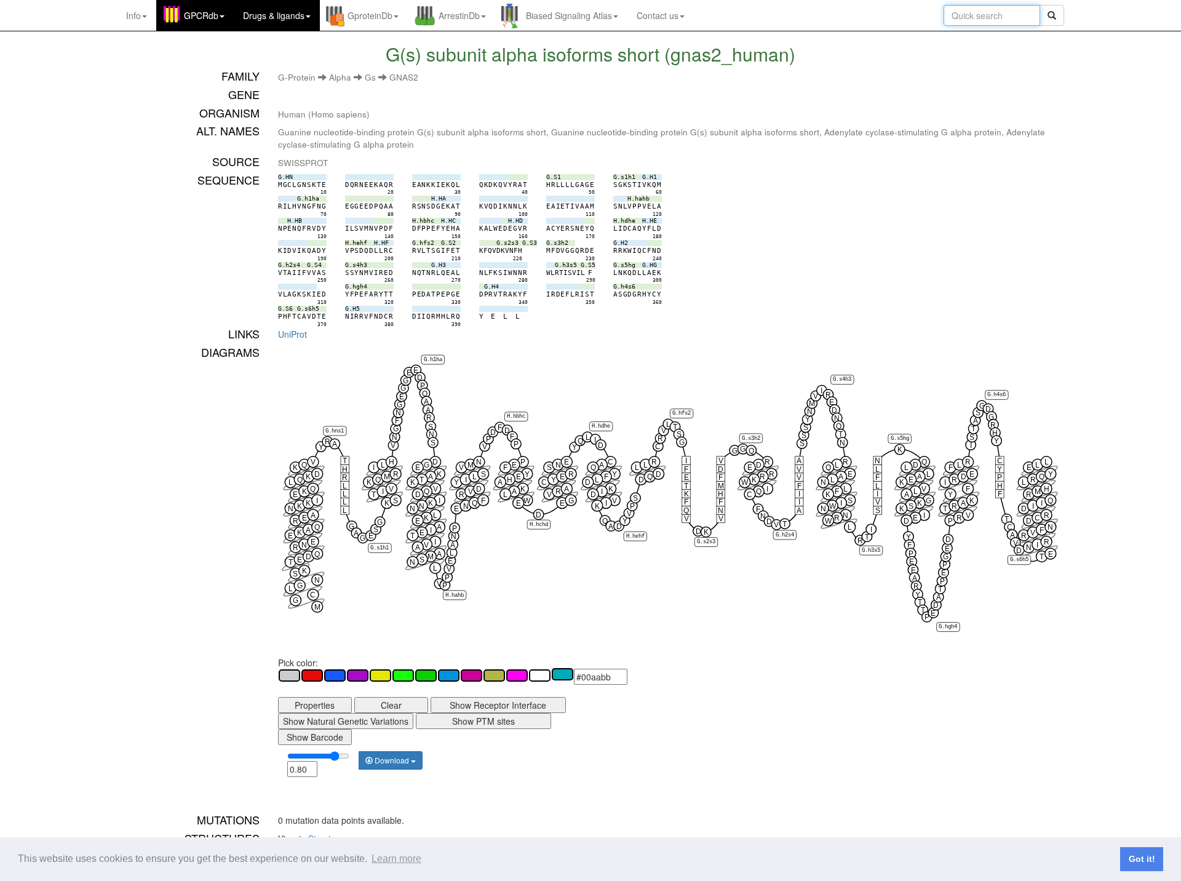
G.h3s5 (871, 551)
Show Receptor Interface (498, 705)
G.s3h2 (751, 438)
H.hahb (454, 595)
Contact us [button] (657, 15)
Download (392, 760)
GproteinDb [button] (370, 15)
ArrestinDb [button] (459, 15)
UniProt (292, 334)
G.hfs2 (681, 413)
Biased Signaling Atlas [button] (569, 15)
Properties (315, 705)
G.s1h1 (379, 548)
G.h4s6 (996, 395)
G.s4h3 (842, 380)
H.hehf (635, 536)
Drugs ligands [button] (273, 15)
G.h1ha (432, 360)
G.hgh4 (948, 627)
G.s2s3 (706, 542)
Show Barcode (315, 737)
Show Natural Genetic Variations (345, 721)
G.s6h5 (1019, 560)
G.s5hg (899, 439)
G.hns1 (334, 431)
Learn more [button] (396, 858)
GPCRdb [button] (201, 15)
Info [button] (133, 15)
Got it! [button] (1142, 859)
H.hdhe (601, 426)
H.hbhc (516, 416)
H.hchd (539, 525)
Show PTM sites (483, 721)
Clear (391, 705)
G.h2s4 (784, 535)
